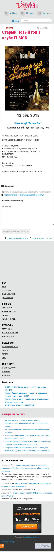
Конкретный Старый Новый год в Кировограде (27, 398)
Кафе (4, 287)
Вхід (17, 20)
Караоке (5, 315)
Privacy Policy (8, 541)
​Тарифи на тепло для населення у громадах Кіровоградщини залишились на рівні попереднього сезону (26, 423)
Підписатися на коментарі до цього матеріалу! (24, 195)
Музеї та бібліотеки (10, 333)
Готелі (5, 354)
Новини (30, 13)
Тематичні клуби (9, 319)
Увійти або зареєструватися (17, 238)
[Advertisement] (27, 260)
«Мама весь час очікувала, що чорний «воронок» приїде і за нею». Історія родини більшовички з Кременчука (25, 468)
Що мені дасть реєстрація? (42, 238)
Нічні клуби (7, 308)
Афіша (13, 13)
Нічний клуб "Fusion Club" (28, 123)
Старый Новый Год (14, 401)
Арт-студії (6, 375)
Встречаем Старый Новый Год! (19, 404)
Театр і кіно (7, 329)
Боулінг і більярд (9, 312)
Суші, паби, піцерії (9, 294)
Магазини (6, 372)
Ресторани (6, 290)
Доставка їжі (7, 298)
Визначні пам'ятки (10, 347)
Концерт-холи (8, 337)
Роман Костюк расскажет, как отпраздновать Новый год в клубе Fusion (26, 394)
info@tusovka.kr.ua (31, 537)
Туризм (5, 350)
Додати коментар (16, 231)
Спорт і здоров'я (9, 368)
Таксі (4, 358)
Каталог (47, 13)
